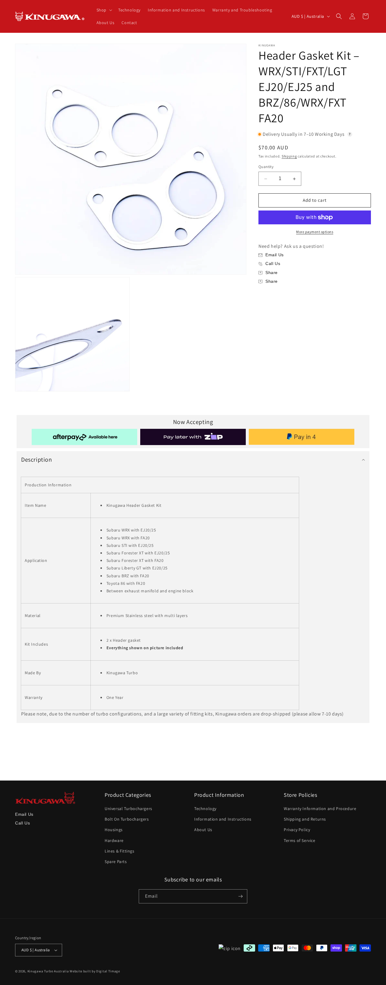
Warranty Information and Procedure (320, 808)
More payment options (314, 231)
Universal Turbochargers (128, 808)
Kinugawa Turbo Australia (48, 971)
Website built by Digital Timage (95, 971)
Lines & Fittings (119, 851)
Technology (205, 808)
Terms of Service (299, 840)
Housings (114, 829)
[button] (104, 10)
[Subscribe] (240, 896)
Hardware (114, 840)
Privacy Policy (297, 829)
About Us (203, 829)
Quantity (266, 167)
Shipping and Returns (305, 819)
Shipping (289, 156)
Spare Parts (116, 861)
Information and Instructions (223, 819)
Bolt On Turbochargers (127, 819)
